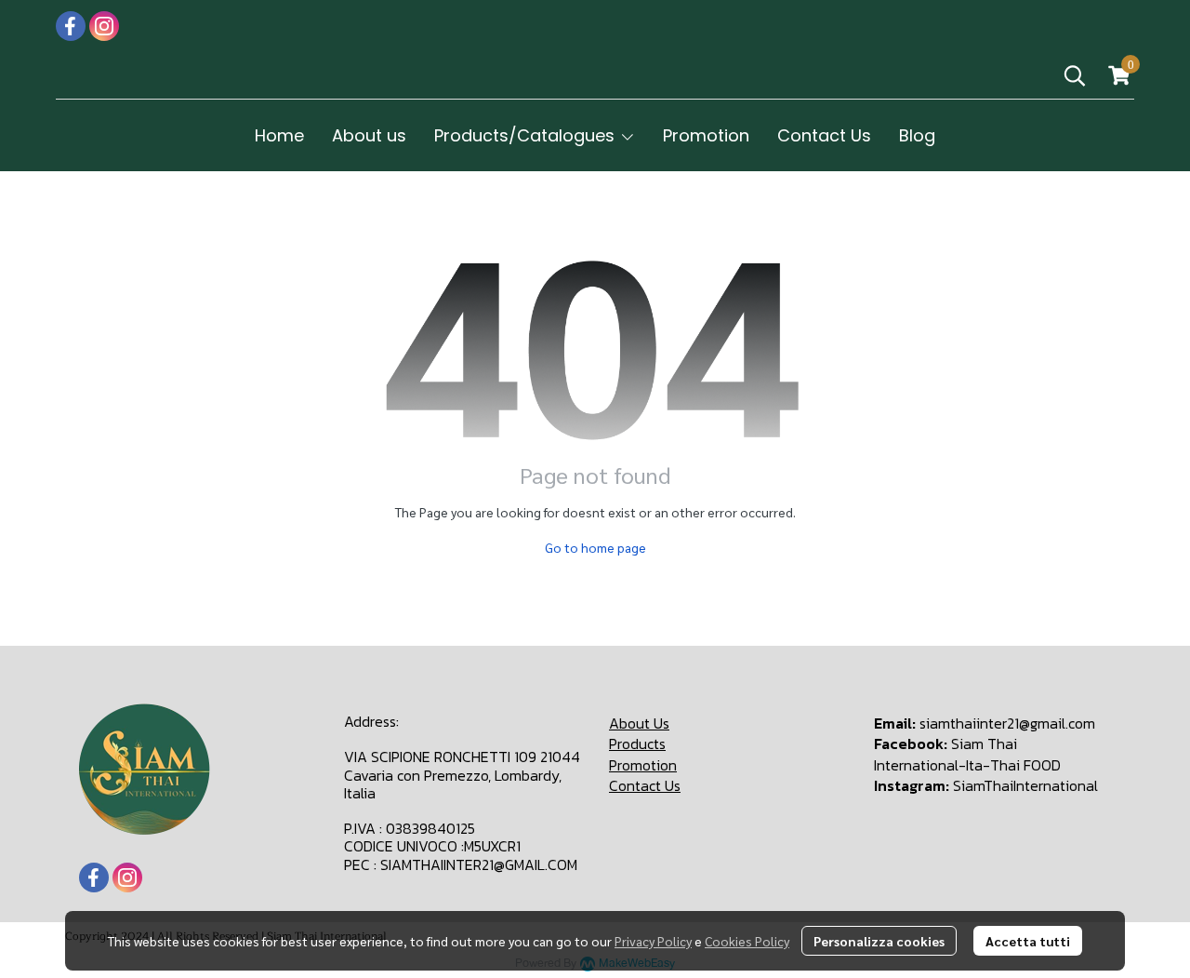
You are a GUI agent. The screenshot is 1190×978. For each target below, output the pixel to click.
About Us (639, 723)
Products (637, 743)
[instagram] (104, 26)
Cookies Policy (747, 940)
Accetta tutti (1027, 940)
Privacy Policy (653, 940)
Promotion (643, 765)
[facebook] (71, 26)
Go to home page (595, 547)
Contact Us (645, 785)
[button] (1075, 75)
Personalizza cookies (879, 940)
